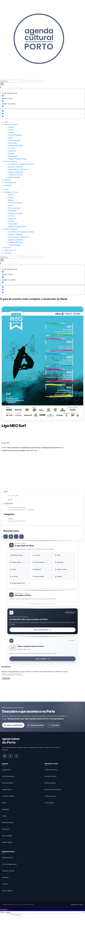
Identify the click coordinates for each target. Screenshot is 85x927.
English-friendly (7, 842)
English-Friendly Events (17, 159)
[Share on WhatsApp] (16, 536)
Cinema (11, 154)
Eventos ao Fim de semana (16, 521)
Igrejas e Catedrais (15, 172)
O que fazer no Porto (51, 770)
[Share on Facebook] (5, 536)
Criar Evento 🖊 (10, 182)
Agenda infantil (6, 789)
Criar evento (55, 725)
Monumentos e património (53, 789)
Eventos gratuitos (7, 783)
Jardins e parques (50, 796)
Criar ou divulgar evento (9, 864)
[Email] (21, 536)
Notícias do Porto (7, 857)
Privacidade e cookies (77, 904)
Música (11, 132)
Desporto (12, 151)
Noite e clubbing (7, 836)
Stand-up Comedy (15, 146)
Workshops (12, 143)
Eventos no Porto (11, 124)
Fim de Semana (14, 140)
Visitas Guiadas (14, 177)
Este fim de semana (8, 776)
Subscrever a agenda (36, 725)
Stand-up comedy (7, 822)
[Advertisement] (42, 434)
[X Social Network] (11, 536)
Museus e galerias (50, 783)
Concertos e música (8, 796)
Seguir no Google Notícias (41, 629)
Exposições (12, 156)
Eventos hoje (6, 770)
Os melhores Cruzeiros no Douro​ (21, 164)
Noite (10, 138)
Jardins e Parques (15, 175)
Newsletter (5, 877)
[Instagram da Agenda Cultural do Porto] (4, 756)
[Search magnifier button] (2, 84)
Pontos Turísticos (11, 161)
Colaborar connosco (8, 871)
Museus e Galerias (15, 167)
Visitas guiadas (49, 803)
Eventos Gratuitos (15, 135)
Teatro (10, 130)
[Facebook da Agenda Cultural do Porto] (10, 756)
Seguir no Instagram (41, 658)
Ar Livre (11, 148)
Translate (17, 915)
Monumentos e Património (18, 169)
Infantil (11, 127)
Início (6, 122)
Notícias (7, 180)
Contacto (8, 185)
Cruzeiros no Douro (51, 776)
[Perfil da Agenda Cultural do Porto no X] (16, 756)
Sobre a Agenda (7, 891)
